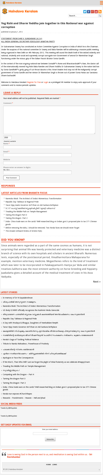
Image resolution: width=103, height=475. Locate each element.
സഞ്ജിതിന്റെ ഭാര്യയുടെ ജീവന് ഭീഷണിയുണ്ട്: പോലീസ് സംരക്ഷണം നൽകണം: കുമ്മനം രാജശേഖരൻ (48, 335)
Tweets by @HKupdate (9, 408)
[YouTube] (96, 13)
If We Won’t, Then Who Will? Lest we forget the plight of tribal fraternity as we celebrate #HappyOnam (46, 362)
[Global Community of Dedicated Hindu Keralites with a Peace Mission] (19, 14)
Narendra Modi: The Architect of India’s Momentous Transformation (33, 198)
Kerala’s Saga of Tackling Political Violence (21, 339)
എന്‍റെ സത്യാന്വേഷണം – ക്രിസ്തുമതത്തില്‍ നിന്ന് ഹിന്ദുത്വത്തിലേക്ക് (34, 354)
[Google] (92, 13)
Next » (96, 281)
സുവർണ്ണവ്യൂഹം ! (11, 370)
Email (6, 152)
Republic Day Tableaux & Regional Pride (21, 202)
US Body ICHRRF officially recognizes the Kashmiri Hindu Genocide (31, 310)
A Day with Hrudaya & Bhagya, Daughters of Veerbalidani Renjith (30, 323)
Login (46, 82)
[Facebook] (88, 13)
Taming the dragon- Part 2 (16, 218)
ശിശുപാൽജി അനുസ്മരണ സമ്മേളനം (19, 302)
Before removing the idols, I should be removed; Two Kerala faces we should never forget (42, 228)
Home (48, 465)
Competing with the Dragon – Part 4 (18, 374)
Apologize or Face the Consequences (18, 358)
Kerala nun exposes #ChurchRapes (17, 394)
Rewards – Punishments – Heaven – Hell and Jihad (24, 398)
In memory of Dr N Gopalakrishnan (18, 298)
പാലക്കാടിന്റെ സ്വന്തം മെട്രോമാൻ (18, 349)
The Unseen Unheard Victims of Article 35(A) (23, 231)
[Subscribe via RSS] (100, 13)
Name (6, 144)
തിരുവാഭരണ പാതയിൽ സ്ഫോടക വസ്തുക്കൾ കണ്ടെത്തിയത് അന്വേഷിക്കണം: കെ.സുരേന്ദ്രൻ (44, 314)
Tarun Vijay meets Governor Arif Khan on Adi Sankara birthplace (31, 205)
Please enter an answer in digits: (17, 167)
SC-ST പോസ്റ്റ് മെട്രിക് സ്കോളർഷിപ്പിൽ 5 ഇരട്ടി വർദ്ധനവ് (30, 208)
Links (54, 465)
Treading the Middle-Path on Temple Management (26, 211)
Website (6, 160)
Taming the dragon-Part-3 (16, 215)
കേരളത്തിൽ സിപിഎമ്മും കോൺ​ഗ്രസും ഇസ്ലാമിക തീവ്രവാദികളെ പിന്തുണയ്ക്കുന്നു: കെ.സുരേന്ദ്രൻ (49, 331)
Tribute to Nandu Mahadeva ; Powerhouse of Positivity (26, 344)
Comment (8, 103)
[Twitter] (85, 13)
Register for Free (34, 82)
